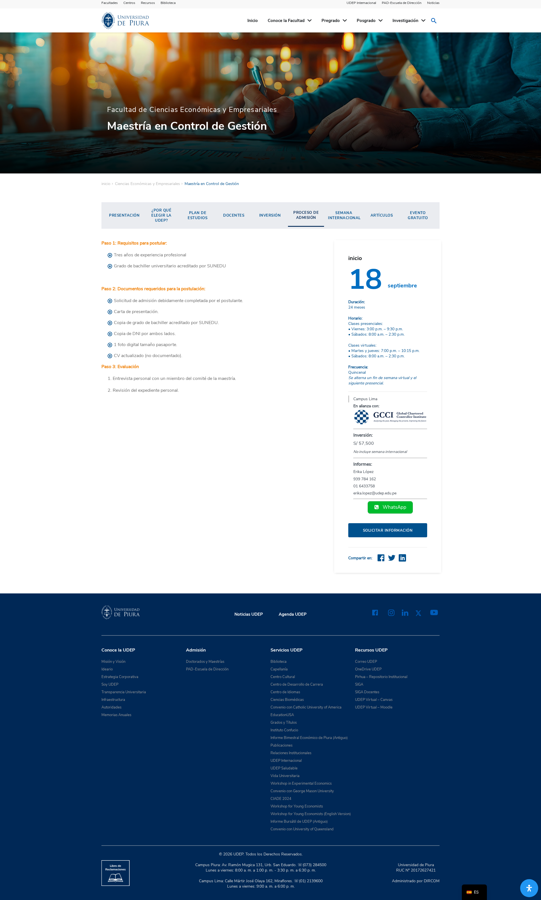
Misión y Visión (113, 661)
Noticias (433, 3)
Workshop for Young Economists (296, 806)
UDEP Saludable (284, 768)
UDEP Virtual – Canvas (374, 699)
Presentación (124, 215)
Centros (129, 3)
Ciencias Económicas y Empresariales (147, 184)
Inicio (252, 20)
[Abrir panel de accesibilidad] (529, 888)
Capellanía (279, 669)
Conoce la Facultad (286, 20)
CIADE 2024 (280, 798)
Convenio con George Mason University (302, 791)
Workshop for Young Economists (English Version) (310, 814)
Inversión (270, 215)
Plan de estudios (197, 215)
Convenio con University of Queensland (302, 829)
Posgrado (366, 20)
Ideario (107, 669)
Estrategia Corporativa (119, 676)
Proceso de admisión (306, 215)
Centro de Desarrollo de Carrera (296, 684)
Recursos (148, 3)
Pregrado (331, 20)
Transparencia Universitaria (123, 692)
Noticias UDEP (248, 614)
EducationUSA (282, 715)
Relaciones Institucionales (290, 753)
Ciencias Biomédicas (287, 699)
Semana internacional (344, 215)
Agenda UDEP (293, 614)
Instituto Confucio (284, 730)
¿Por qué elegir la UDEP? (161, 215)
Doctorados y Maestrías (205, 661)
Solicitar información (388, 530)
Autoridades (111, 707)
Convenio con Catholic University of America (306, 707)
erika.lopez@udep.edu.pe (374, 493)
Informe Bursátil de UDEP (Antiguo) (299, 821)
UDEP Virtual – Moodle (374, 707)
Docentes (233, 215)
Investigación (405, 20)
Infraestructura (113, 699)
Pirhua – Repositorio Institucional (381, 676)
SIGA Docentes (367, 692)
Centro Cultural (282, 676)
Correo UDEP (366, 661)
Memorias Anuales (116, 715)
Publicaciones (281, 745)
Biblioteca (168, 3)
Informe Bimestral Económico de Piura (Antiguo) (309, 737)
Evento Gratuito (418, 215)
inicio (105, 184)
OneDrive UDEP (368, 669)
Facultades (109, 3)
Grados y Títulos (283, 722)
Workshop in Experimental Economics (301, 783)
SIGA (359, 684)
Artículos (382, 215)
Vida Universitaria (285, 775)
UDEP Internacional (361, 3)
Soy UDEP (109, 684)
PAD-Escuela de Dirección (402, 3)
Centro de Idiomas (285, 692)
